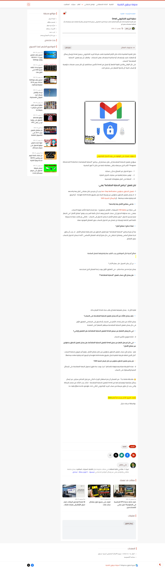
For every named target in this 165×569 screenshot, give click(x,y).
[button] (127, 455)
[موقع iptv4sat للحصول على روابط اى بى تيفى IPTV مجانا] (50, 118)
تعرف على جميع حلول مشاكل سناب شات (99, 503)
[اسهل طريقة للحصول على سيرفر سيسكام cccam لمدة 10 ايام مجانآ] (50, 168)
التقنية (111, 4)
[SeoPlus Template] (137, 565)
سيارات (73, 4)
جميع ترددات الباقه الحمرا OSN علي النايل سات (36, 70)
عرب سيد (52, 32)
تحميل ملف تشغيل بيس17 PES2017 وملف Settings (36, 57)
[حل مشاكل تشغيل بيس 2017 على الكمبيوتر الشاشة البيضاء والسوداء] (50, 130)
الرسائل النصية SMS (108, 198)
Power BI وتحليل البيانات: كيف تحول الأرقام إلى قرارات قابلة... (74, 503)
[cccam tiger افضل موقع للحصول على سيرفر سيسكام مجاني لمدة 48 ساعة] (50, 143)
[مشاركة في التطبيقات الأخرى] (110, 455)
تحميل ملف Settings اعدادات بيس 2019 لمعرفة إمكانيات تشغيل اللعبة (35, 82)
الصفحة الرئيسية (130, 13)
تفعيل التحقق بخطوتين (125, 191)
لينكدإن (75, 472)
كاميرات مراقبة (50, 28)
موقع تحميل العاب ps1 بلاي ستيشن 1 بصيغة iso (36, 107)
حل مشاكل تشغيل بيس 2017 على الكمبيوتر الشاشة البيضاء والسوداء (36, 133)
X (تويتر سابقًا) (83, 472)
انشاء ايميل (52, 18)
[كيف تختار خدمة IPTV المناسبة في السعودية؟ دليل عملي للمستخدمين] (124, 491)
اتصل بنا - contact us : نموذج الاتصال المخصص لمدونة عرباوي (116, 553)
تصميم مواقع (51, 22)
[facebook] (32, 565)
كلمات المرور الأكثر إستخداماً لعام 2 (122, 397)
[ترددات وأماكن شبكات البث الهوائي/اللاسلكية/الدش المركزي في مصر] (50, 93)
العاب (78, 4)
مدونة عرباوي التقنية (127, 4)
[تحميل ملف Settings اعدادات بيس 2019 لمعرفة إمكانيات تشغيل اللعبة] (50, 80)
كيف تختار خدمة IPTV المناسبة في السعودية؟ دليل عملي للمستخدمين (125, 505)
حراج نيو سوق (51, 25)
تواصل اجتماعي (89, 4)
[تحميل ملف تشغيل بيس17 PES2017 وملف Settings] (50, 55)
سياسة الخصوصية (129, 557)
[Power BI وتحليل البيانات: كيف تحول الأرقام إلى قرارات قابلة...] (73, 491)
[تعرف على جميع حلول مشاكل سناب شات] (99, 491)
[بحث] (28, 4)
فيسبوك (91, 472)
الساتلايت (67, 4)
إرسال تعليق (129, 523)
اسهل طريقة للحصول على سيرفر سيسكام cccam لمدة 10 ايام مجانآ (36, 170)
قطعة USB (122, 209)
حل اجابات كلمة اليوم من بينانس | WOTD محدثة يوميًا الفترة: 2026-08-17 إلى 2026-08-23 (35, 158)
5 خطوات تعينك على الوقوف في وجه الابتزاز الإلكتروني (116, 156)
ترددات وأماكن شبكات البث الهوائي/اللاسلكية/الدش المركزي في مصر (36, 95)
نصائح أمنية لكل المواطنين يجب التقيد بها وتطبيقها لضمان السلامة (111, 253)
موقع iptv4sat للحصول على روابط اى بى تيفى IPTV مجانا (36, 120)
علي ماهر (128, 28)
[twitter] (28, 565)
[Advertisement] (99, 87)
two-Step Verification (109, 191)
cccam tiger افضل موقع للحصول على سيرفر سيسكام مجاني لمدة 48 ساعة (36, 145)
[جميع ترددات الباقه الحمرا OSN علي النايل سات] (50, 67)
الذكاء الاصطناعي (102, 4)
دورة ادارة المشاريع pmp (47, 35)
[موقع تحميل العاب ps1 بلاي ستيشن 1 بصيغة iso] (50, 105)
